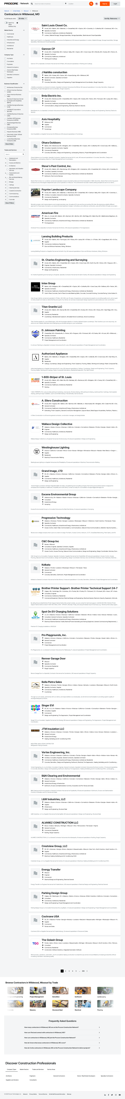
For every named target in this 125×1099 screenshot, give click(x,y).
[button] (5, 34)
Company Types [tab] (11, 1069)
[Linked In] (105, 1095)
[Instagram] (116, 1095)
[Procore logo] (11, 4)
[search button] (91, 4)
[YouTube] (120, 1095)
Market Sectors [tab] (24, 1069)
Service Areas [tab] (51, 1069)
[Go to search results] (23, 154)
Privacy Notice (33, 1094)
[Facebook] (108, 1095)
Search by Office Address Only (12, 24)
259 (83, 971)
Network (24, 3)
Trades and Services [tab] (38, 1069)
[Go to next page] (87, 971)
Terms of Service (43, 1094)
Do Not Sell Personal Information (57, 1094)
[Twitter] (112, 1095)
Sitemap (69, 1094)
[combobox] (78, 3)
